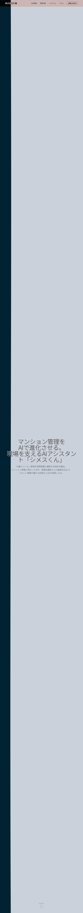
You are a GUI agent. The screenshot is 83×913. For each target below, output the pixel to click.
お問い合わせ (72, 3)
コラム (61, 3)
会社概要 (34, 3)
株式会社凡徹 (11, 3)
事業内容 (43, 3)
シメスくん (52, 3)
